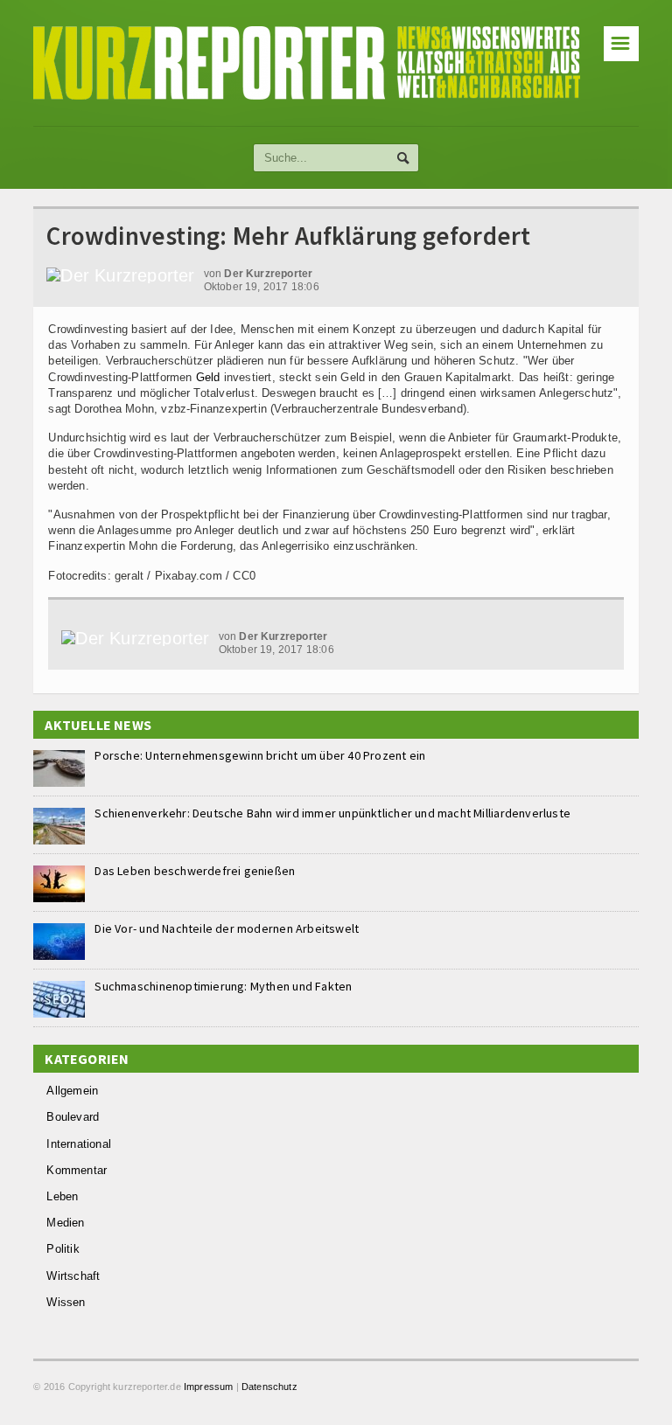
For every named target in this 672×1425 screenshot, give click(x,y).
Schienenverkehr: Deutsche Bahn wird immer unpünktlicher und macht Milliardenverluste (332, 813)
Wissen (65, 1302)
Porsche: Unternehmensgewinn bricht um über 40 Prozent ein (259, 755)
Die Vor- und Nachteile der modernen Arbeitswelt (226, 928)
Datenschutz (270, 1386)
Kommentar (76, 1170)
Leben (62, 1196)
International (78, 1143)
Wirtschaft (73, 1275)
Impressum (209, 1386)
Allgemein (72, 1090)
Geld (208, 377)
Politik (62, 1248)
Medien (65, 1222)
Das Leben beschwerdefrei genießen (194, 871)
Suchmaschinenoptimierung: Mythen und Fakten (223, 986)
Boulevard (72, 1116)
